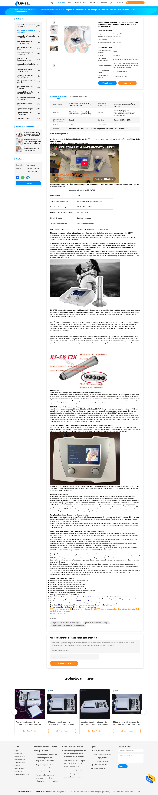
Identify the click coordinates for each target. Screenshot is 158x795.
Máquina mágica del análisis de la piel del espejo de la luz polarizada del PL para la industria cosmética (75, 774)
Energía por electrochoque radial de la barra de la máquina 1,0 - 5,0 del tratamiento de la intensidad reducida (31, 148)
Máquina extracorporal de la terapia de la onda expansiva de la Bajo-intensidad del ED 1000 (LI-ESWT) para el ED (32, 141)
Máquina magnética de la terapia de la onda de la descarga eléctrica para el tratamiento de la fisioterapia (46, 768)
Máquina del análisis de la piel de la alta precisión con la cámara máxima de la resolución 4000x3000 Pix (74, 764)
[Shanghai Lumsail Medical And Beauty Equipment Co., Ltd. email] (17, 177)
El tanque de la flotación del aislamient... (28, 98)
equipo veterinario (28, 118)
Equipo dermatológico (28, 109)
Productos (18, 754)
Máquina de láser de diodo (28, 48)
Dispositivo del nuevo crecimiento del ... (28, 70)
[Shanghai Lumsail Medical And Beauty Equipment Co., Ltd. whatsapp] (23, 177)
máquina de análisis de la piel (28, 65)
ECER (138, 792)
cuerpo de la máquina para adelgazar (28, 76)
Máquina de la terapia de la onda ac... (28, 37)
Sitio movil (18, 772)
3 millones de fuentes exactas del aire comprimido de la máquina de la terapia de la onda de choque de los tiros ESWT (46, 758)
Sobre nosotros (20, 763)
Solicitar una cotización (135, 3)
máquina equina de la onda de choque (28, 42)
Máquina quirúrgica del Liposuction (28, 53)
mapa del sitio (19, 769)
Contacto (28, 183)
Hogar (17, 751)
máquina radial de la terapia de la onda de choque (68, 625)
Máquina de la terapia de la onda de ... (28, 31)
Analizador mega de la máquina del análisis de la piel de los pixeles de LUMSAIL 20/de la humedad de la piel (75, 754)
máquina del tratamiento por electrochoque (65, 623)
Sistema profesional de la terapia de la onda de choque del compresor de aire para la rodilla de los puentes (46, 778)
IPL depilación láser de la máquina (28, 81)
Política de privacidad (22, 775)
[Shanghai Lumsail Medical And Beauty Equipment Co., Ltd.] (22, 3)
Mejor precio (107, 83)
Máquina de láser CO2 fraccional (28, 87)
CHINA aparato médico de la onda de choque (33, 792)
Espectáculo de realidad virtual (20, 758)
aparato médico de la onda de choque (96, 623)
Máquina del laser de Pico (28, 104)
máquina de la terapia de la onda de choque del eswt (45, 749)
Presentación (64, 663)
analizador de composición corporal (28, 59)
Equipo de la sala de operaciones (28, 113)
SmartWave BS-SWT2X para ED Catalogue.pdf (69, 143)
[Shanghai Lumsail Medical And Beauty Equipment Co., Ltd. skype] (28, 177)
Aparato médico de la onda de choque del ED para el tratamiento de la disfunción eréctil (32, 134)
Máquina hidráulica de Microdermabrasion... (28, 93)
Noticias (17, 766)
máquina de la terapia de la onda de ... (28, 25)
